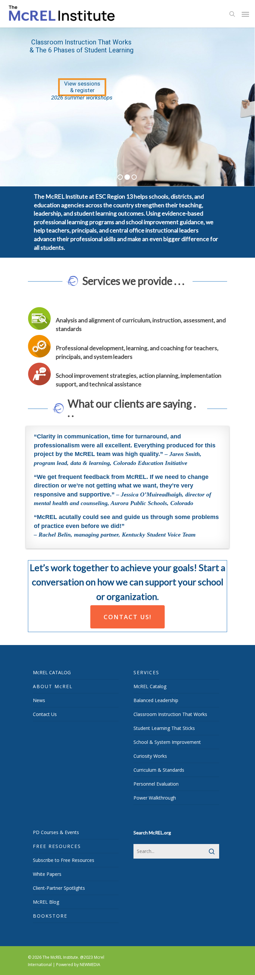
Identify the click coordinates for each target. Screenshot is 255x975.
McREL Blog (46, 902)
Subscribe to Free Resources (63, 860)
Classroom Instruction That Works (170, 714)
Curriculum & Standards (158, 770)
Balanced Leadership (155, 700)
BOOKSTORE (50, 916)
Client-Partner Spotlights (59, 888)
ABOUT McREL (53, 686)
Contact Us (45, 714)
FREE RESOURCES (57, 846)
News (39, 700)
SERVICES (146, 672)
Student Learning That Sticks (164, 728)
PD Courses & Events (56, 832)
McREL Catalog (149, 686)
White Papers (47, 874)
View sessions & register (82, 87)
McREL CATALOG (52, 672)
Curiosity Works (150, 756)
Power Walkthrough (154, 798)
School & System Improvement (167, 742)
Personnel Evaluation (156, 784)
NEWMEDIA (90, 964)
